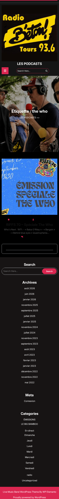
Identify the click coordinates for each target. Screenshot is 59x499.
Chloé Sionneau (43, 219)
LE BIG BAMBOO (29, 424)
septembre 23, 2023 (20, 219)
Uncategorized (29, 480)
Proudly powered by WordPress (29, 497)
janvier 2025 (29, 321)
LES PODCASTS (29, 64)
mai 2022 (29, 382)
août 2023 (29, 349)
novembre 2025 (29, 305)
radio (29, 475)
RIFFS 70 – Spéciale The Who (29, 225)
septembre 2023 (29, 343)
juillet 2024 (29, 332)
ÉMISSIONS (29, 419)
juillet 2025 (29, 316)
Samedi (29, 462)
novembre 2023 (29, 338)
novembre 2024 (29, 327)
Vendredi (29, 468)
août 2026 (29, 288)
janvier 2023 (29, 365)
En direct (29, 430)
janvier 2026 (29, 299)
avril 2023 (29, 354)
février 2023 (29, 360)
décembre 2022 (29, 371)
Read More (28, 186)
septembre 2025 (29, 310)
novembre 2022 (29, 377)
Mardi (30, 451)
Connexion (29, 401)
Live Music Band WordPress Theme (21, 491)
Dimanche (29, 435)
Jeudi (29, 440)
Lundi (29, 446)
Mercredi (29, 457)
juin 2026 (29, 293)
